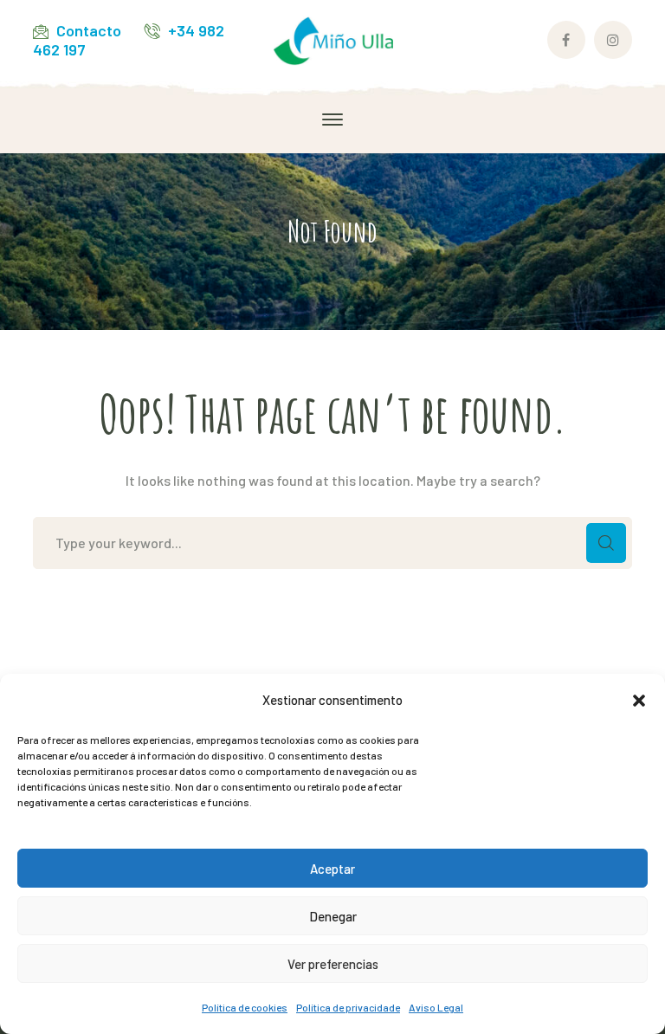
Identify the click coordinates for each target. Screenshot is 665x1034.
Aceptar (332, 868)
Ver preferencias (332, 964)
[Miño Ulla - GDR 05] (332, 38)
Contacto (88, 30)
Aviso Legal (436, 1007)
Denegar (333, 916)
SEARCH (606, 543)
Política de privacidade (348, 1007)
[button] (639, 700)
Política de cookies (244, 1007)
